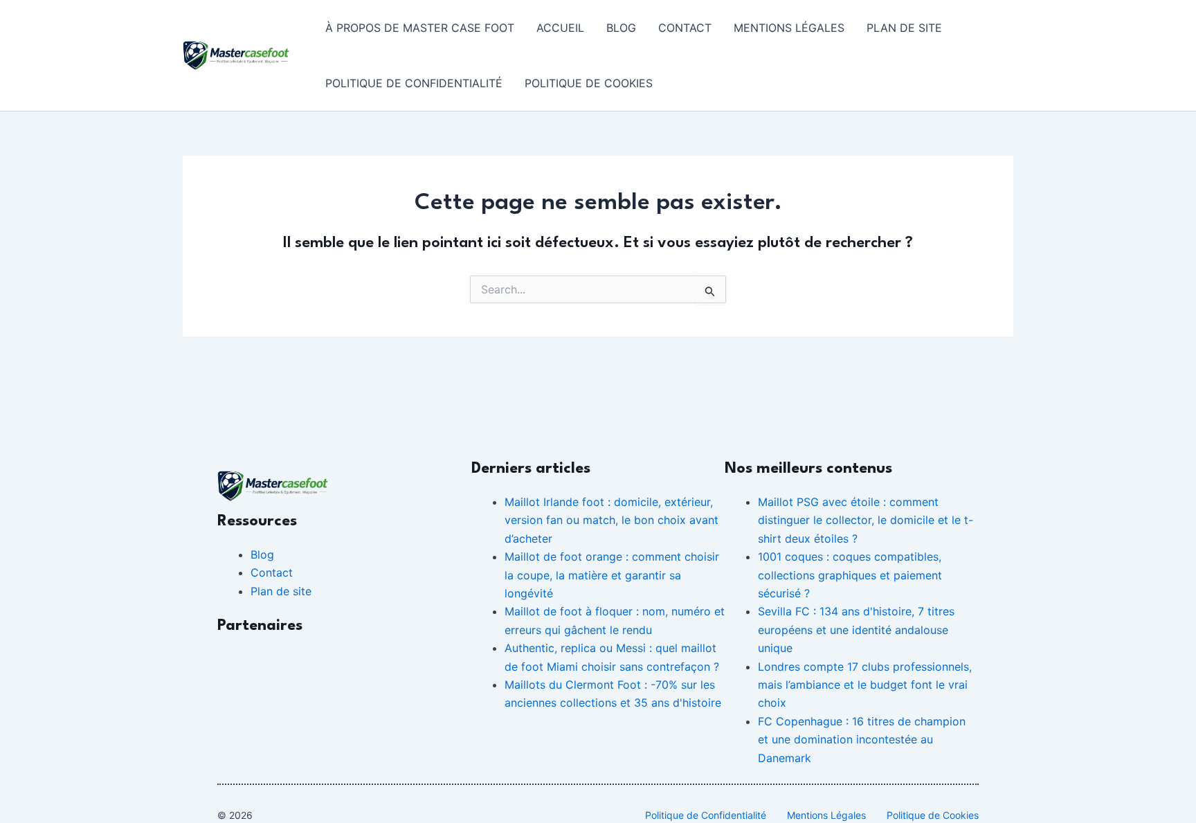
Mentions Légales (789, 28)
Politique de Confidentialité (413, 83)
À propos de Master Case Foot (419, 28)
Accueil (560, 28)
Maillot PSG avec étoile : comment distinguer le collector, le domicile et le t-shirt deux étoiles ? (865, 520)
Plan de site (904, 28)
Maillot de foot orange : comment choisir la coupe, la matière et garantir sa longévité (612, 575)
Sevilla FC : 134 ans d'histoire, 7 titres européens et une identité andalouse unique (856, 629)
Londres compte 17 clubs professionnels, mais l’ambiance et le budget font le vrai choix (865, 685)
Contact (685, 28)
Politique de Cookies (589, 83)
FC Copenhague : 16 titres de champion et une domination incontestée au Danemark (862, 739)
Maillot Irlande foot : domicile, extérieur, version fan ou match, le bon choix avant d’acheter (611, 520)
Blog (621, 28)
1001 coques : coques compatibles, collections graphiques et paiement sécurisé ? (850, 575)
